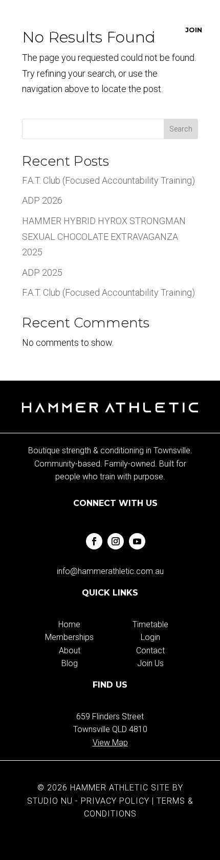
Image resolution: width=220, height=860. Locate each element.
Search (180, 129)
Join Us (150, 663)
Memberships (69, 637)
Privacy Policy (115, 801)
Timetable (150, 624)
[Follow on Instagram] (115, 541)
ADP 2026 (42, 200)
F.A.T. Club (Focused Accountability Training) (108, 180)
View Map (110, 742)
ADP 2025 (42, 272)
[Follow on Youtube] (137, 541)
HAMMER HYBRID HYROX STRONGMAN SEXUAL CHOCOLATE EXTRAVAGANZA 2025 (104, 236)
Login (150, 637)
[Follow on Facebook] (94, 541)
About (69, 650)
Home (69, 624)
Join (194, 30)
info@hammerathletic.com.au (110, 571)
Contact (150, 650)
